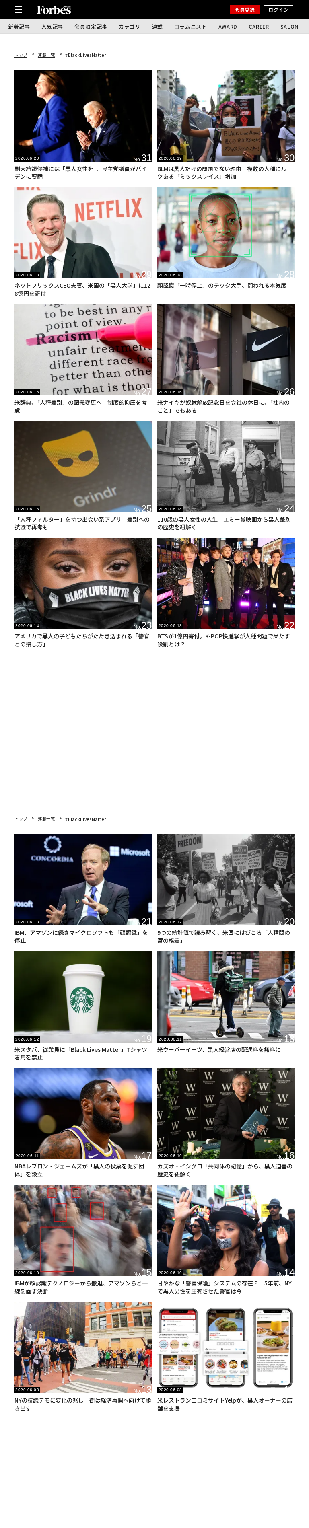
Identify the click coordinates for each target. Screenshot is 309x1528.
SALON (289, 26)
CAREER (259, 26)
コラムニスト (190, 26)
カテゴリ (130, 26)
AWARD (227, 26)
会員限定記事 (90, 26)
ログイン (278, 9)
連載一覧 (46, 55)
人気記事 (52, 26)
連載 (157, 26)
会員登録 (245, 9)
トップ (20, 55)
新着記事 (19, 26)
